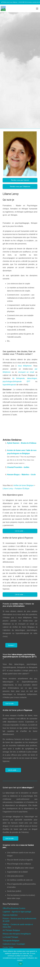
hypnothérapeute (9, 385)
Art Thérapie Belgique (11, 930)
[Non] (37, 958)
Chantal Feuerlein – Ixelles (18, 467)
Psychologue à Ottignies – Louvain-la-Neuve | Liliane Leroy (17, 422)
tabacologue (32, 378)
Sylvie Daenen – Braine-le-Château (21, 443)
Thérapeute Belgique (11, 941)
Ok (21, 964)
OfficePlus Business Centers (14, 908)
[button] (37, 9)
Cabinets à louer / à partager (14, 944)
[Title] (3, 8)
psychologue (8, 381)
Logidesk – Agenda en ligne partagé (17, 912)
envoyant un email (26, 372)
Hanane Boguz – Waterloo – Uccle (21, 474)
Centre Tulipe (8, 947)
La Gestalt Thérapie (10, 937)
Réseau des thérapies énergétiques (17, 934)
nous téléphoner (25, 366)
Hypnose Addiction (10, 915)
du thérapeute (18, 378)
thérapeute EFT (21, 381)
